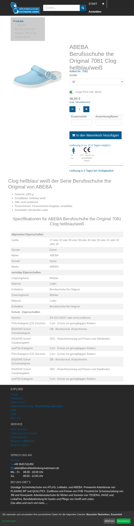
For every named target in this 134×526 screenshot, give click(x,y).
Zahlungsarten (19, 437)
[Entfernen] (72, 109)
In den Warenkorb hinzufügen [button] (97, 135)
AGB (13, 410)
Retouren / (17, 441)
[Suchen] (83, 8)
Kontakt (15, 460)
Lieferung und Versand (24, 433)
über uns (16, 418)
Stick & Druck (19, 429)
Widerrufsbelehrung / (37, 406)
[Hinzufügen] (86, 109)
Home (14, 394)
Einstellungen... (10, 521)
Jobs (13, 414)
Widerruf (28, 441)
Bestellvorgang (19, 445)
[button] (103, 4)
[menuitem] (93, 4)
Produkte (18, 21)
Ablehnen (109, 521)
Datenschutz (18, 402)
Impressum (17, 398)
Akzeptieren (123, 521)
